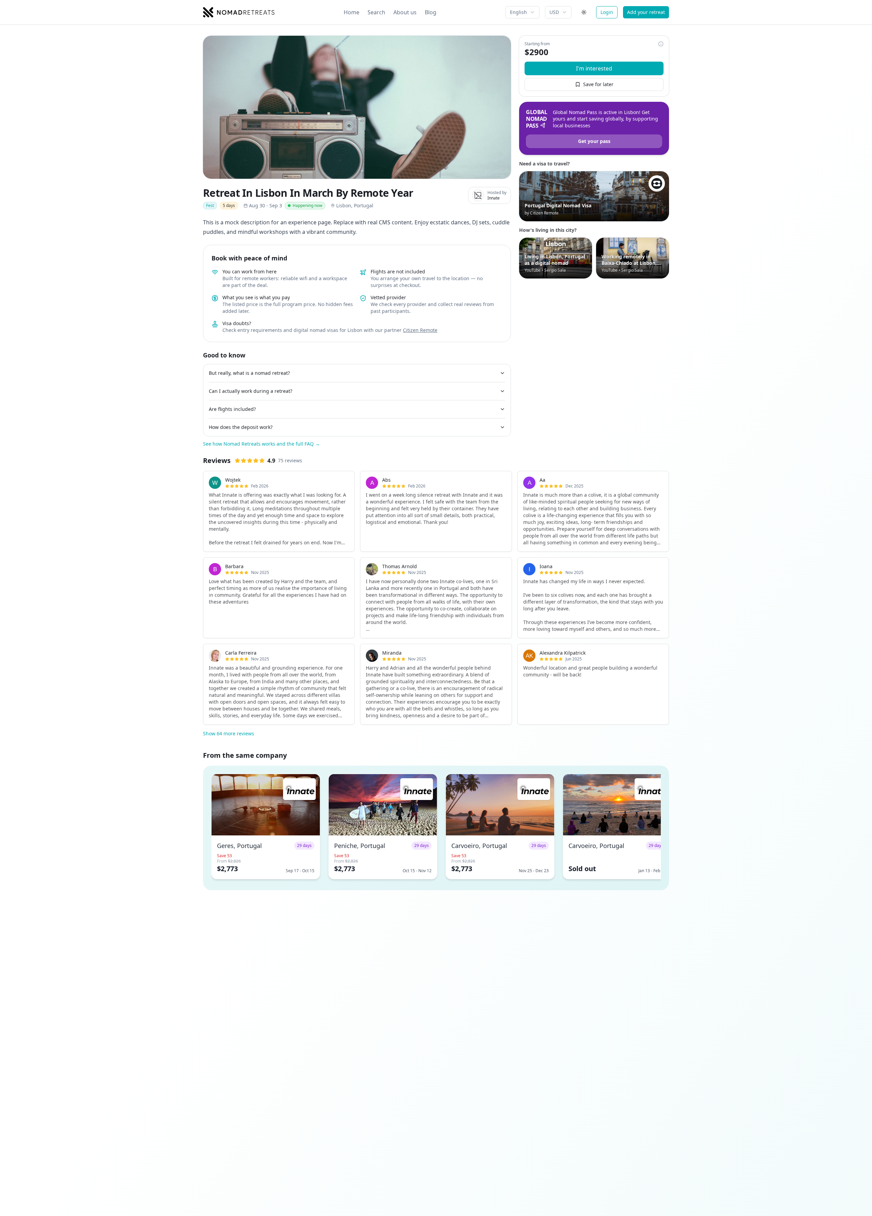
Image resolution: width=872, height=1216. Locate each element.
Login (607, 12)
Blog (430, 12)
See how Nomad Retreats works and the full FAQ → (261, 444)
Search (376, 12)
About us (405, 12)
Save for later (598, 84)
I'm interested (594, 68)
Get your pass (594, 141)
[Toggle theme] (584, 12)
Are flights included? (232, 409)
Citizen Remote (420, 330)
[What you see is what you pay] (661, 44)
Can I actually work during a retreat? (250, 391)
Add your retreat (646, 12)
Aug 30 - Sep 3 (265, 205)
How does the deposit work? (240, 427)
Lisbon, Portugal (354, 205)
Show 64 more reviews (228, 733)
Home (351, 12)
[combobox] (522, 12)
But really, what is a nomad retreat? (249, 373)
